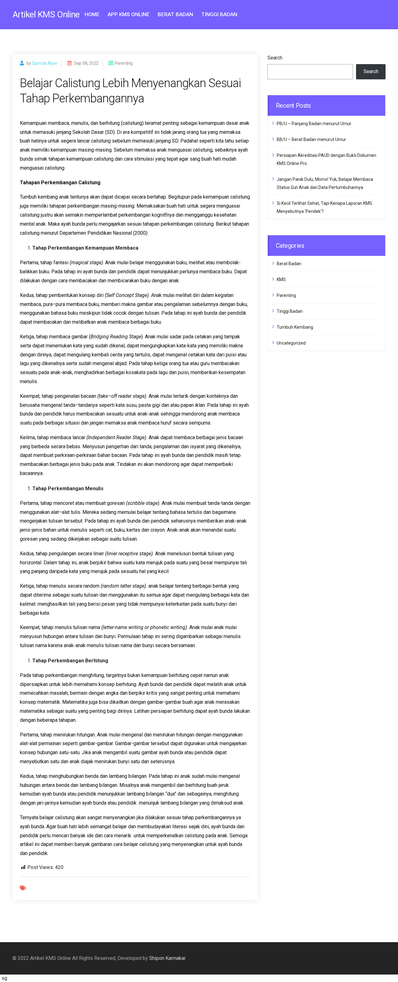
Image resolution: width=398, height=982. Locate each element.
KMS (281, 279)
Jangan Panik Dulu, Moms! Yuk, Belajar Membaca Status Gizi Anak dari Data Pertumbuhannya (325, 183)
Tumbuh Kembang (295, 327)
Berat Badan (175, 14)
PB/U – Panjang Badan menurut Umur (314, 123)
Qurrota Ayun (45, 63)
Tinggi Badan (219, 14)
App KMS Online (129, 14)
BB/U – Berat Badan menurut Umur (311, 139)
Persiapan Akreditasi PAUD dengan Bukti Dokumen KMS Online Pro (326, 159)
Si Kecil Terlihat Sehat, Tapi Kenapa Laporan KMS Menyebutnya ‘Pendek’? (324, 207)
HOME (92, 14)
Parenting (286, 295)
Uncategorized (291, 343)
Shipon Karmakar (167, 958)
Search (274, 58)
